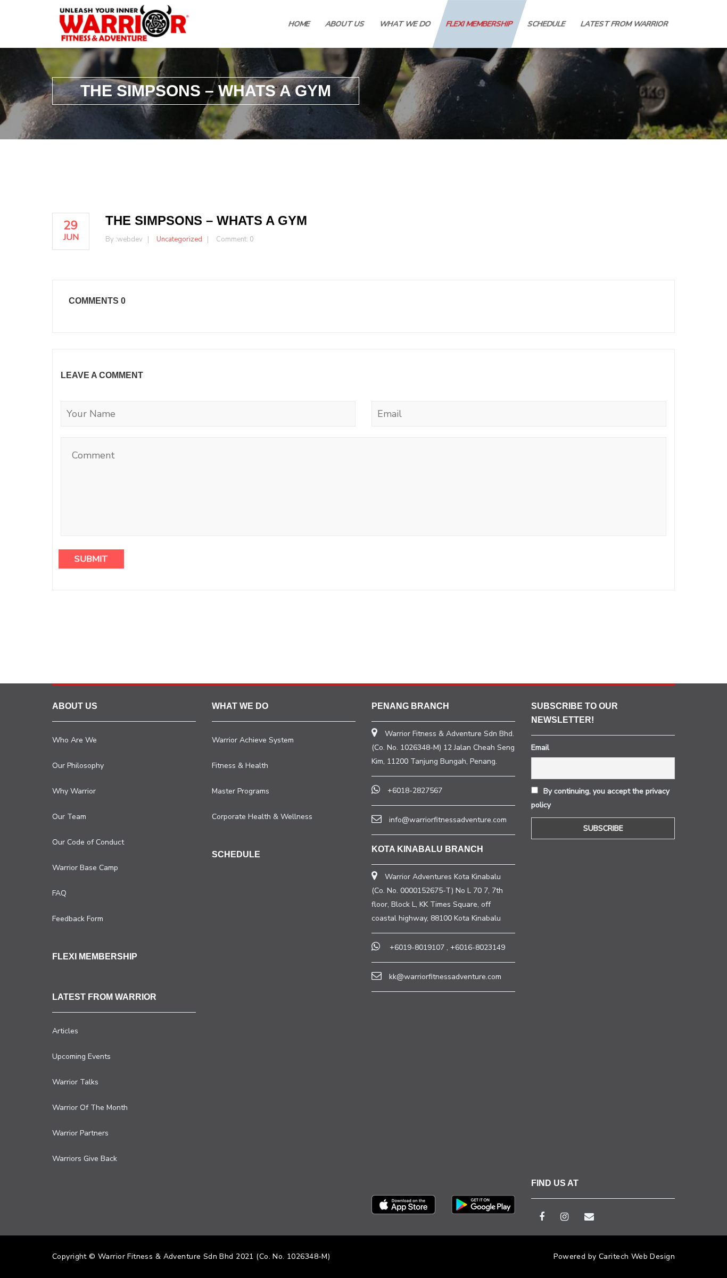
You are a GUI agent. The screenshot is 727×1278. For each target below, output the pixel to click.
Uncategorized (179, 239)
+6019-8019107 (417, 947)
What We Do (405, 24)
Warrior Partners (80, 1133)
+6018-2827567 (414, 791)
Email (540, 747)
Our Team (69, 817)
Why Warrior (74, 791)
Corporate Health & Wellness (262, 817)
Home (299, 24)
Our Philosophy (78, 766)
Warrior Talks (75, 1082)
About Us (345, 24)
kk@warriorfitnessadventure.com (445, 977)
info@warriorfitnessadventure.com (448, 820)
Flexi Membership (479, 24)
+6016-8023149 (477, 947)
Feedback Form (77, 919)
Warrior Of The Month (90, 1107)
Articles (65, 1031)
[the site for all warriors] (124, 22)
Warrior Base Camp (85, 868)
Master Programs (240, 791)
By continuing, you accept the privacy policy (600, 798)
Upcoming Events (81, 1056)
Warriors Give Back (84, 1159)
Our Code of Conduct (88, 842)
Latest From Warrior (625, 24)
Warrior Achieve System (253, 740)
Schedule (546, 24)
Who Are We (74, 740)
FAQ (59, 893)
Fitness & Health (240, 766)
